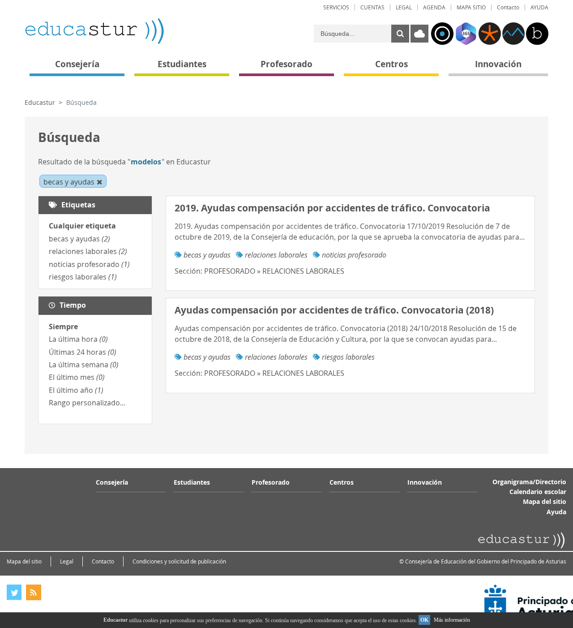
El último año (76, 390)
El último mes (77, 377)
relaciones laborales (88, 251)
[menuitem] (336, 7)
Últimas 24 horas (82, 352)
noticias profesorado (89, 264)
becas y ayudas (79, 239)
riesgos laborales (83, 277)
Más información (452, 620)
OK (424, 620)
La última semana (84, 365)
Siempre (63, 326)
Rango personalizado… (87, 403)
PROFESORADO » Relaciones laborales (274, 271)
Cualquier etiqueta (82, 226)
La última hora (78, 339)
